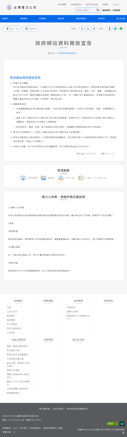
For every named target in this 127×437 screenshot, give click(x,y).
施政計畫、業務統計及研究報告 (18, 364)
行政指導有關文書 (15, 358)
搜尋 (98, 10)
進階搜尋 (106, 10)
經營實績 (11, 319)
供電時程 (71, 307)
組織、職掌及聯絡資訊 (17, 346)
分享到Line (121, 28)
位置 (9, 307)
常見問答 (101, 18)
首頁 (53, 53)
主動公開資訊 (81, 18)
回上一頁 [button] (14, 28)
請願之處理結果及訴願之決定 (18, 376)
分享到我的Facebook (109, 28)
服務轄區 (11, 315)
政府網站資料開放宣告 (77, 408)
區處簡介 (5, 18)
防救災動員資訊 (14, 328)
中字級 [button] (88, 28)
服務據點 (23, 18)
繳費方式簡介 (73, 311)
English (116, 4)
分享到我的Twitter (115, 28)
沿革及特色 (12, 311)
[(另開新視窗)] (29, 177)
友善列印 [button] (33, 28)
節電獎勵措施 (13, 392)
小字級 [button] (82, 28)
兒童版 (105, 4)
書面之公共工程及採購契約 (18, 383)
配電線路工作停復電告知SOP (78, 317)
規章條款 (60, 18)
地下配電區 (12, 324)
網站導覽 (62, 4)
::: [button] (53, 4)
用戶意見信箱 (92, 4)
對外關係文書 (13, 350)
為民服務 (42, 18)
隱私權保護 (44, 408)
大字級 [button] (94, 28)
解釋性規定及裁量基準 (17, 354)
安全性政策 (58, 408)
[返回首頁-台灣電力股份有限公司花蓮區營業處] (21, 7)
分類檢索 (116, 10)
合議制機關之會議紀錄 (17, 388)
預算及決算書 (13, 370)
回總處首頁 (76, 4)
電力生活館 (120, 18)
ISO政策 (11, 332)
